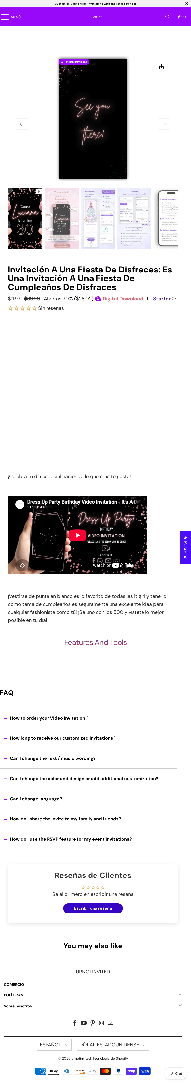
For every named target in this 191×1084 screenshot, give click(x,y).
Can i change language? (36, 799)
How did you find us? (31, 424)
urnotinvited (81, 1058)
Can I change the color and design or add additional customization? (84, 779)
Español (51, 1044)
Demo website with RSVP (92, 406)
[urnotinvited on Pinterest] (92, 1023)
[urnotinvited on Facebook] (75, 1023)
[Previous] (22, 124)
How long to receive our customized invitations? (63, 738)
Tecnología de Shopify (110, 1058)
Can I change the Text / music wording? (53, 758)
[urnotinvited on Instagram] (101, 1023)
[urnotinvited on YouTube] (84, 1023)
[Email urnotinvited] (110, 1023)
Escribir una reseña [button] (93, 908)
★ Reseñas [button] (185, 547)
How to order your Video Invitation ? (49, 718)
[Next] (164, 124)
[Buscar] (167, 17)
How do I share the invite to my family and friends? (65, 819)
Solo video (93, 346)
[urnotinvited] (102, 16)
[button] (22, 308)
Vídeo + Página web (93, 364)
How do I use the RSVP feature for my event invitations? (71, 839)
